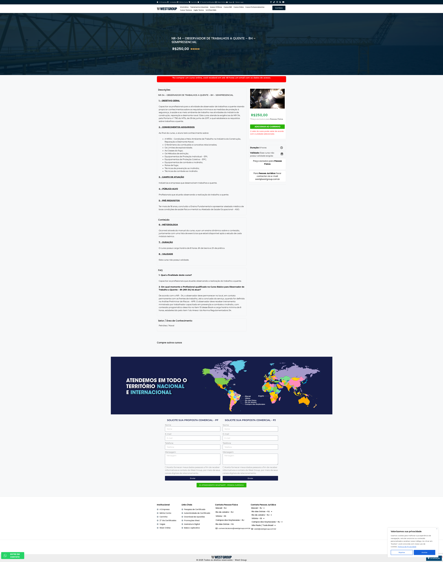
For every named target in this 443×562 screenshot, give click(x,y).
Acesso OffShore (216, 7)
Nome (168, 425)
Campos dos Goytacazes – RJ (230, 520)
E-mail (168, 434)
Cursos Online (239, 7)
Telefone (169, 443)
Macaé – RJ (221, 508)
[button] (281, 93)
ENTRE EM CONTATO (15, 555)
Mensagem (170, 452)
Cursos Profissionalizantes (254, 7)
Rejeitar (402, 552)
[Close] (436, 528)
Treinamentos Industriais (199, 7)
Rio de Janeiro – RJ (224, 512)
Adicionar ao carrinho (267, 126)
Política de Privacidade (407, 547)
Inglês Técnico (199, 10)
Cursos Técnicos (186, 10)
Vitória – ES (221, 516)
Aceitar (424, 552)
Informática (184, 7)
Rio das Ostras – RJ (225, 524)
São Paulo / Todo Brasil (262, 525)
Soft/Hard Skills (211, 10)
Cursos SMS (228, 7)
